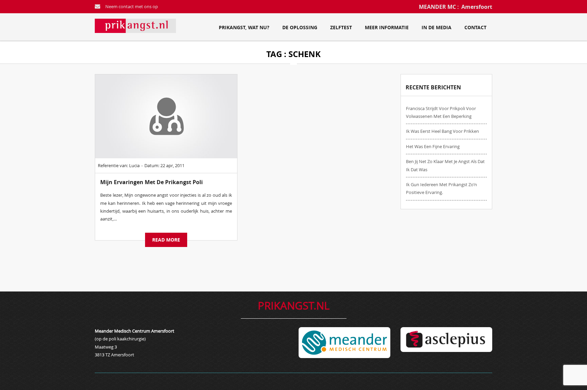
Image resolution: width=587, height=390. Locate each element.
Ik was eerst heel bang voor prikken (442, 131)
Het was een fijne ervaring (433, 146)
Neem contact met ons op (131, 6)
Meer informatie (387, 27)
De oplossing (299, 27)
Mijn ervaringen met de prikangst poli (151, 182)
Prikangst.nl (294, 306)
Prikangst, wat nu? (244, 27)
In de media (436, 27)
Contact (475, 27)
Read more (166, 239)
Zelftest (341, 27)
